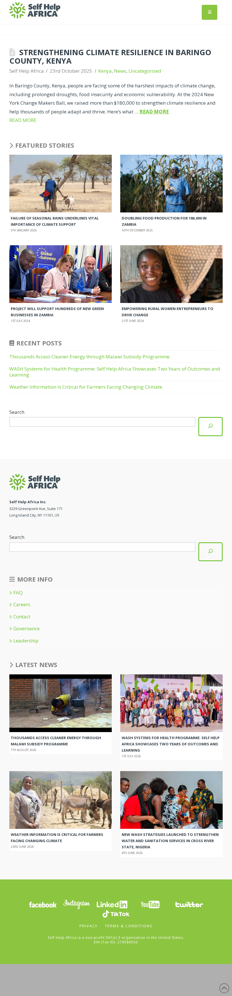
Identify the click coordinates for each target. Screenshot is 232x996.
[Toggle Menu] (209, 12)
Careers (21, 604)
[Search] (210, 426)
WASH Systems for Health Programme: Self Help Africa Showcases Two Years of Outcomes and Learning (114, 371)
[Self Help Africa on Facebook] (43, 904)
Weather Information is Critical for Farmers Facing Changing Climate (85, 387)
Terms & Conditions (128, 925)
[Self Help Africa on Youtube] (150, 904)
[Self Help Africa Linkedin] (111, 904)
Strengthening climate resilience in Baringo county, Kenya (110, 56)
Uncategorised (144, 71)
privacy (89, 925)
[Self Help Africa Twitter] (189, 904)
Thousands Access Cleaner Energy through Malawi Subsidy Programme (90, 356)
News (120, 71)
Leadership (25, 641)
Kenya (105, 71)
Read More (154, 111)
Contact (21, 616)
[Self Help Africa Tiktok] (116, 913)
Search (16, 412)
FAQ (18, 592)
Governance (26, 628)
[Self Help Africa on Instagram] (77, 904)
